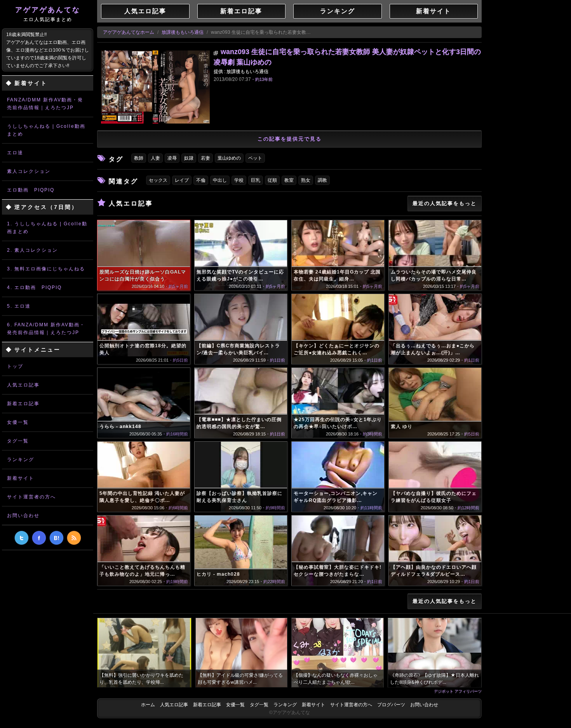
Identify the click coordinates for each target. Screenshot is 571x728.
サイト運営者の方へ (31, 497)
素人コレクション (28, 171)
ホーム (148, 704)
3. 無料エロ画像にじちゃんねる (46, 269)
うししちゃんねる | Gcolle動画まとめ (46, 130)
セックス (158, 180)
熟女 (305, 180)
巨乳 (255, 180)
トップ (15, 366)
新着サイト (20, 478)
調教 (322, 180)
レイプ (182, 180)
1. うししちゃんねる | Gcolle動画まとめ (47, 227)
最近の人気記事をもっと (445, 203)
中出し (220, 180)
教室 (289, 180)
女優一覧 (18, 422)
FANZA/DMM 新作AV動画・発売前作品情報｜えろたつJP (45, 103)
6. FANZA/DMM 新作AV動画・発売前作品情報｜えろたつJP (46, 328)
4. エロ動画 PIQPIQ (34, 287)
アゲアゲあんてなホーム (128, 32)
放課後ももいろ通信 (183, 32)
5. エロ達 (19, 306)
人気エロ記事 (23, 385)
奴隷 (188, 158)
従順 (272, 180)
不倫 (200, 180)
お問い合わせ (23, 515)
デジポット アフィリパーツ (458, 691)
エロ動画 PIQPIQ (30, 190)
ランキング (20, 459)
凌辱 (172, 158)
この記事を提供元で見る (290, 139)
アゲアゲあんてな (47, 14)
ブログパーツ (391, 704)
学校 (239, 180)
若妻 (205, 158)
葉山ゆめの (229, 158)
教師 (138, 158)
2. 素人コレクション (32, 250)
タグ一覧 (18, 441)
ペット (255, 158)
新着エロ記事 (23, 403)
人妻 (155, 158)
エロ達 (15, 152)
